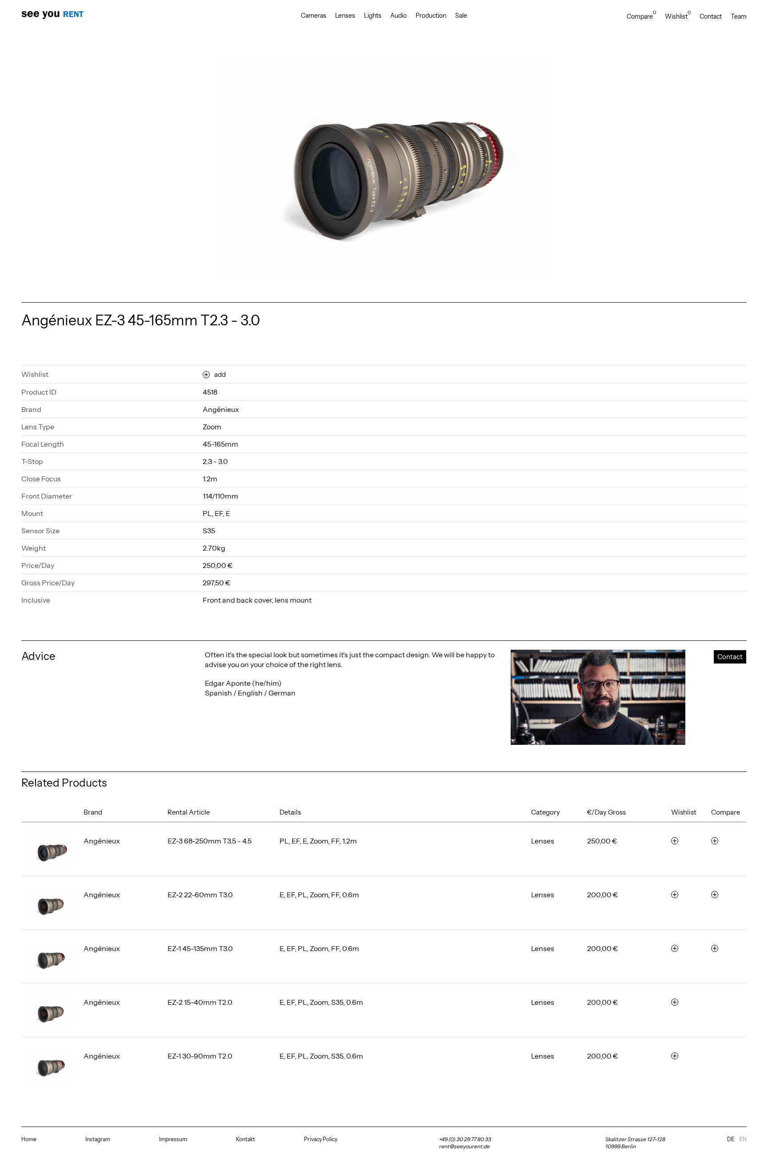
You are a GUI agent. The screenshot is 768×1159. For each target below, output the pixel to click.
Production (431, 16)
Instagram (97, 1139)
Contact (711, 16)
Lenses (345, 16)
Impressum (173, 1139)
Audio (398, 16)
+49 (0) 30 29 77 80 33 (465, 1139)
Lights (372, 16)
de (731, 1139)
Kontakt (245, 1139)
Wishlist (678, 16)
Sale (461, 16)
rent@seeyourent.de (464, 1146)
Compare (641, 16)
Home (28, 1139)
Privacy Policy (320, 1139)
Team (739, 16)
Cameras (313, 16)
